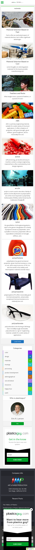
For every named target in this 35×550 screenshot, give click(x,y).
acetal (17, 157)
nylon (17, 222)
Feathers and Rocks (17, 93)
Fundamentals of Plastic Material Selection (16, 508)
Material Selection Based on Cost (17, 62)
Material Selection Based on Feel (17, 31)
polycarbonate (17, 323)
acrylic (17, 188)
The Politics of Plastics (10, 505)
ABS (17, 121)
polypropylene (17, 292)
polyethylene (17, 258)
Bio (17, 423)
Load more (17, 341)
